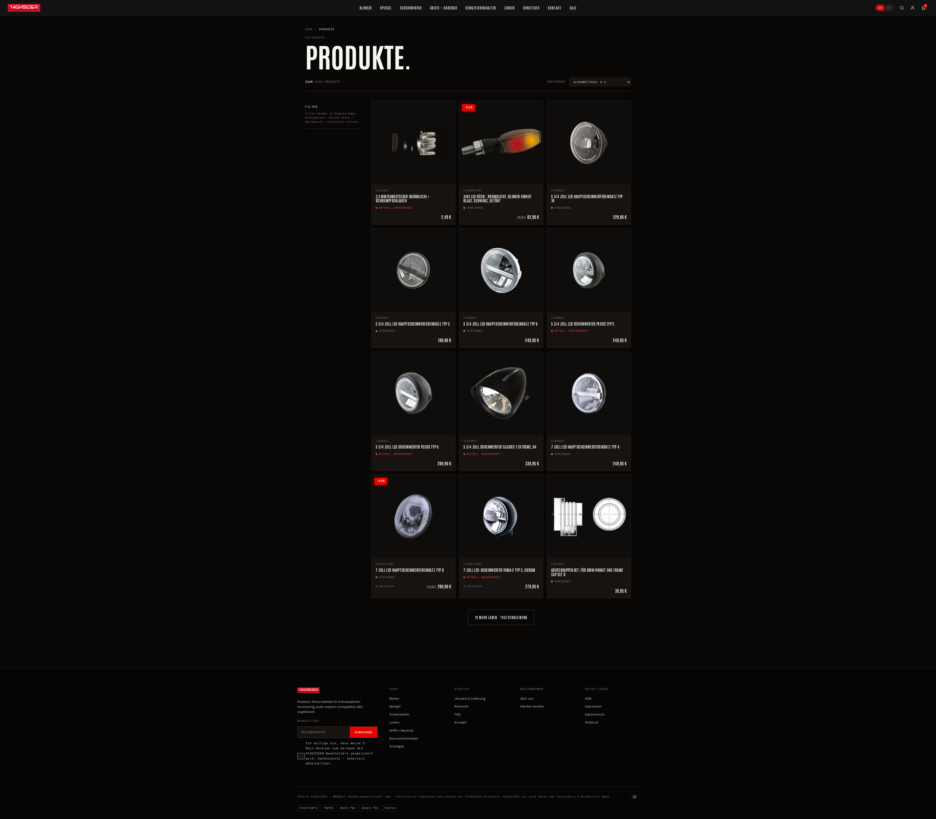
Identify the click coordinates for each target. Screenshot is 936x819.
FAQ (458, 714)
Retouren (462, 706)
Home (309, 29)
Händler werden (532, 706)
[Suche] (902, 8)
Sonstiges (396, 746)
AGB (588, 699)
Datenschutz (329, 758)
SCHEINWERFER (411, 7)
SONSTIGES (531, 7)
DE (880, 7)
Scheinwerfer (399, 714)
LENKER (509, 7)
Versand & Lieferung (470, 699)
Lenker (394, 722)
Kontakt (461, 722)
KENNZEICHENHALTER (481, 7)
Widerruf (591, 722)
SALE (573, 7)
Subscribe (364, 732)
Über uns (527, 699)
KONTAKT (554, 7)
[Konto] (912, 8)
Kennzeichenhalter (403, 738)
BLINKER (366, 7)
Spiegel (394, 706)
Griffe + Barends (401, 730)
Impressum (593, 706)
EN (889, 7)
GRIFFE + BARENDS (443, 7)
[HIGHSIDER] (24, 8)
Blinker (394, 699)
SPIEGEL (385, 7)
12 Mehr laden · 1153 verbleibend (501, 617)
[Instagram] (634, 797)
